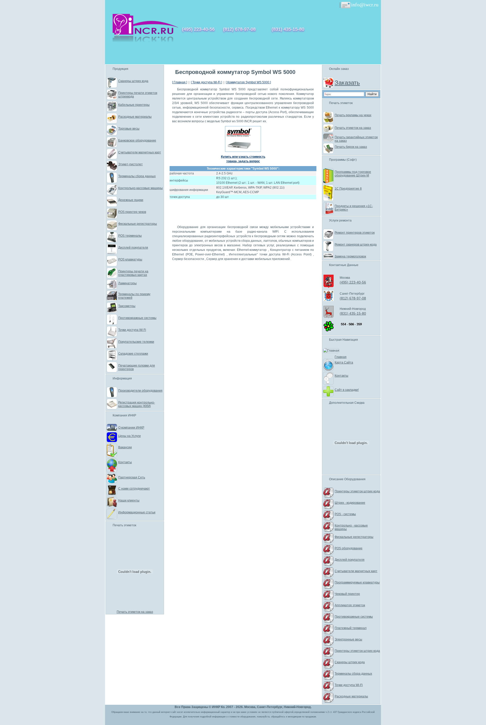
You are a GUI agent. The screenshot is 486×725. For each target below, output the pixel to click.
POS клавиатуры (130, 259)
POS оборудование (348, 548)
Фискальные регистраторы (137, 224)
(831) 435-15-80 (288, 29)
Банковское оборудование (137, 140)
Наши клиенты (128, 500)
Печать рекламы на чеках (353, 115)
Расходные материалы (135, 116)
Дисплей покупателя (133, 247)
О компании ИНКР (131, 427)
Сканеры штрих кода (133, 81)
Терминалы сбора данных (137, 176)
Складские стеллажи (133, 353)
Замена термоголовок (350, 256)
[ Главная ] (179, 82)
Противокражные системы (137, 318)
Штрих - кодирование (350, 503)
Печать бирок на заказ (351, 147)
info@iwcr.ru (364, 4)
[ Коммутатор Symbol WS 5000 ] (248, 82)
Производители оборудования (140, 390)
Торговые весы (128, 128)
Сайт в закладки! (347, 390)
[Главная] (145, 41)
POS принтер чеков (132, 212)
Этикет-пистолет (130, 164)
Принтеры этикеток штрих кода (357, 491)
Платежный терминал (351, 628)
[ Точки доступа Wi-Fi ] (206, 82)
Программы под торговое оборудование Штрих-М (353, 173)
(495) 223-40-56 (198, 29)
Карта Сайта (344, 362)
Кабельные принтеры (134, 105)
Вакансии (125, 447)
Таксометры (126, 306)
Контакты (125, 462)
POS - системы (345, 514)
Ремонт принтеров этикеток (355, 232)
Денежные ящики (130, 200)
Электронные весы (348, 639)
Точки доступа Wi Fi (132, 330)
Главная (341, 357)
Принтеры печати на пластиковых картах (133, 273)
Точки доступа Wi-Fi (349, 685)
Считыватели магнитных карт (139, 152)
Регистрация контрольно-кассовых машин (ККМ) (136, 404)
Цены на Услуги (129, 436)
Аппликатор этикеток (350, 605)
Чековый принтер (347, 594)
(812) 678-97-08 (239, 29)
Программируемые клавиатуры (357, 582)
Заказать (347, 82)
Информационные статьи (136, 512)
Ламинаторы (127, 283)
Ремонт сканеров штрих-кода (356, 244)
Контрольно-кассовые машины (140, 188)
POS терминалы (130, 235)
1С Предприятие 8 (348, 188)
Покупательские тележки (136, 342)
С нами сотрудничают (134, 488)
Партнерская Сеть (131, 477)
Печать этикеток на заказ (135, 612)
